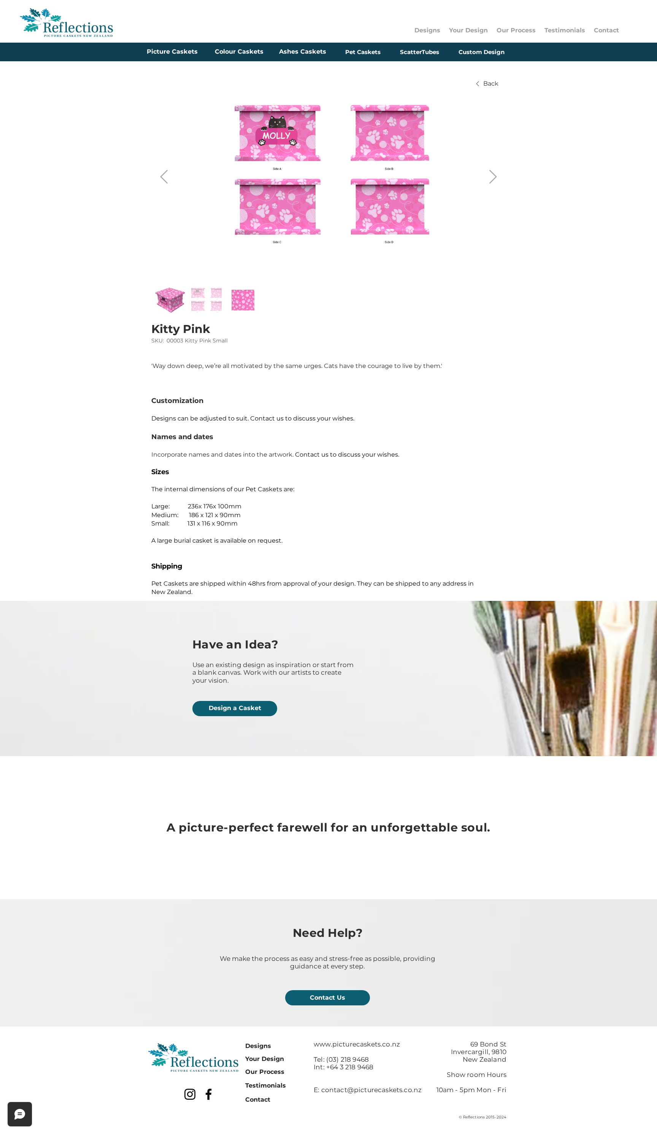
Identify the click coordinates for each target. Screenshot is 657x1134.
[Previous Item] (164, 177)
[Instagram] (189, 1094)
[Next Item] (493, 177)
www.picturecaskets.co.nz (357, 1044)
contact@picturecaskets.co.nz (371, 1090)
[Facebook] (208, 1094)
